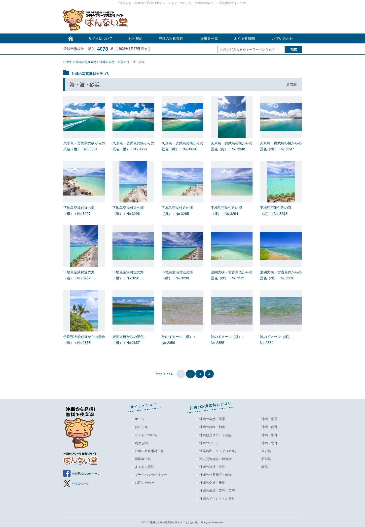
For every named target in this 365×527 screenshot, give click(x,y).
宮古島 (266, 451)
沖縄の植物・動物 (212, 427)
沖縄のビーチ (209, 443)
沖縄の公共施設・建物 (215, 475)
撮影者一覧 (209, 38)
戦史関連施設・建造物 (215, 459)
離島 (264, 467)
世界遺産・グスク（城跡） (218, 451)
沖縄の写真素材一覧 (149, 451)
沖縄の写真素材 (171, 38)
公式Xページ (80, 484)
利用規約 (136, 38)
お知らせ (141, 427)
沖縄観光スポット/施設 (216, 435)
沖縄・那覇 (269, 419)
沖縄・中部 (269, 435)
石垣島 (266, 459)
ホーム (140, 419)
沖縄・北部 (269, 443)
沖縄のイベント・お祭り (217, 498)
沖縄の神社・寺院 (212, 467)
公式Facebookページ (86, 473)
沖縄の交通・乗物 (212, 483)
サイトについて (100, 38)
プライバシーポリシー (151, 475)
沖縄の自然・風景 (212, 419)
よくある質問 (244, 38)
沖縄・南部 (269, 427)
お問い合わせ (282, 38)
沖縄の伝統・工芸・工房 (217, 491)
